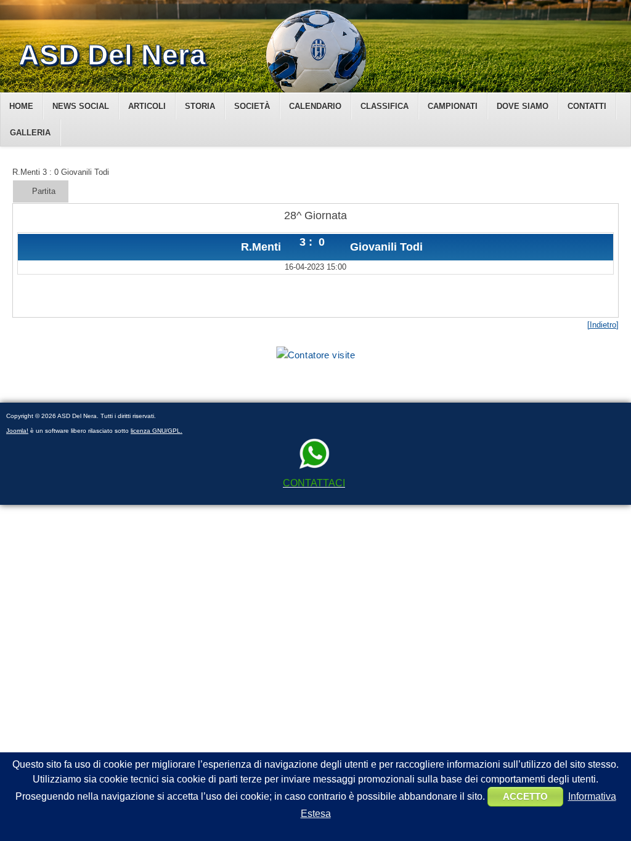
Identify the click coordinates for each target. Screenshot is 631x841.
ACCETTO (525, 796)
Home (21, 106)
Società (252, 106)
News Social (80, 106)
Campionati (453, 106)
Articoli (147, 106)
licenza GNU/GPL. (156, 430)
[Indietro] (603, 324)
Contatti (587, 106)
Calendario (315, 106)
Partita (43, 191)
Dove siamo (522, 106)
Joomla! (17, 430)
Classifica (384, 106)
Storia (200, 106)
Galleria (30, 132)
